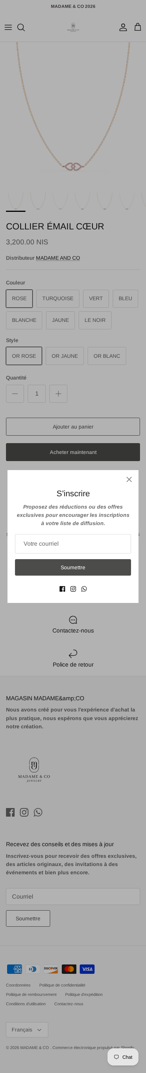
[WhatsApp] (84, 589)
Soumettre (73, 567)
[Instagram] (73, 589)
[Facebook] (62, 589)
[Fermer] (129, 479)
